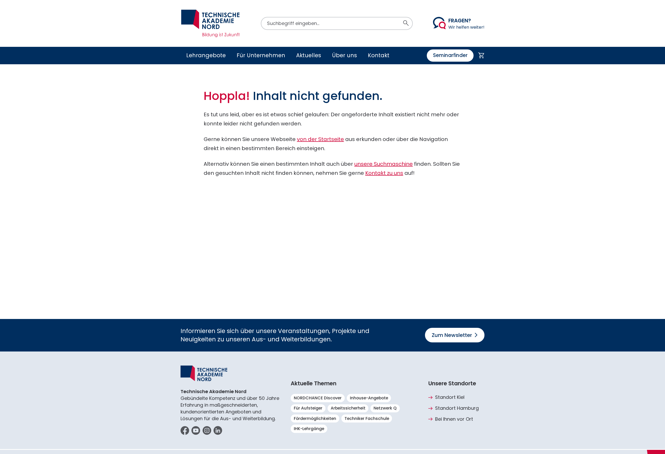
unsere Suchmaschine (383, 164)
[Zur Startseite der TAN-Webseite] (210, 23)
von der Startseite (320, 139)
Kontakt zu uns (384, 173)
